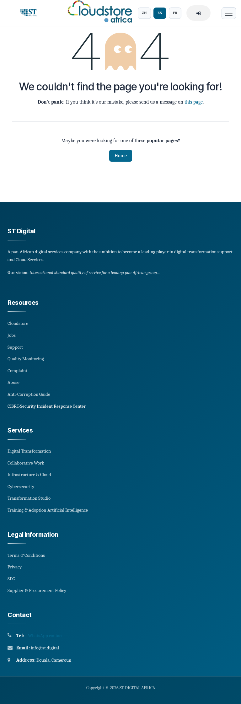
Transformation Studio (29, 498)
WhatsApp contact (45, 635)
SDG (11, 579)
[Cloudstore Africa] (98, 13)
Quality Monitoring (26, 359)
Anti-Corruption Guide (29, 394)
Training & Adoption (27, 510)
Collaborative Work (26, 463)
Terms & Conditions (26, 555)
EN (160, 13)
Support (15, 347)
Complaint (17, 370)
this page (194, 102)
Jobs (12, 335)
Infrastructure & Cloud (29, 474)
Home (121, 156)
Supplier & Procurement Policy (37, 590)
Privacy (15, 567)
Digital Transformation (29, 451)
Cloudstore (18, 323)
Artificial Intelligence (67, 510)
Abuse (13, 382)
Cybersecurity (21, 486)
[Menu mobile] (229, 13)
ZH (144, 13)
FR (175, 13)
